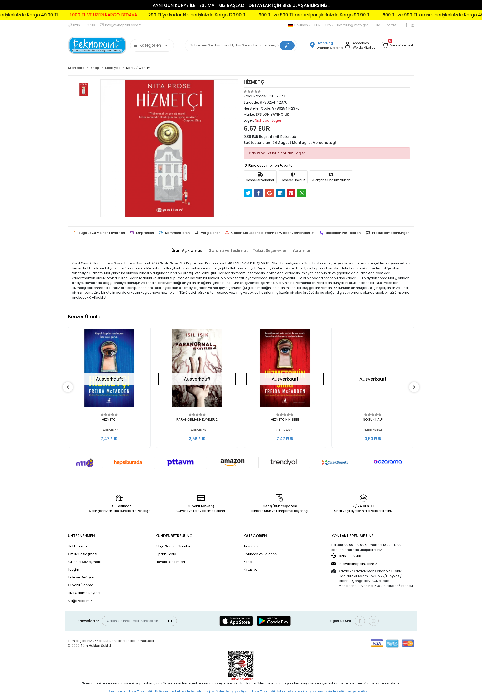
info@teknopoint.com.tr (357, 563)
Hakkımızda (77, 546)
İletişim (73, 569)
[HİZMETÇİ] (109, 369)
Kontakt (390, 25)
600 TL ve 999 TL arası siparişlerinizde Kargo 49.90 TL (408, 15)
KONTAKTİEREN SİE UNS (352, 535)
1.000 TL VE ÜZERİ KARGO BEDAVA (72, 15)
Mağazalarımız (80, 600)
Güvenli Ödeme (80, 585)
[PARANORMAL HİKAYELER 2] (197, 369)
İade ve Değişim (81, 577)
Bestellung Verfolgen (353, 25)
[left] (67, 387)
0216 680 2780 (349, 556)
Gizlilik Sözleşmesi (82, 554)
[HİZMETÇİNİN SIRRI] (285, 369)
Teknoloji (251, 546)
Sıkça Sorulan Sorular (173, 546)
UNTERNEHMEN (81, 535)
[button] (398, 45)
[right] (414, 387)
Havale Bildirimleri (170, 561)
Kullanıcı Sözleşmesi (84, 561)
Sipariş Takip (166, 554)
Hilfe (377, 25)
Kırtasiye (250, 569)
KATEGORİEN (255, 535)
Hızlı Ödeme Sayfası (84, 592)
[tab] (187, 250)
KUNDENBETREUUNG (174, 535)
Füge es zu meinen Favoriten (271, 165)
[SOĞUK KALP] (372, 369)
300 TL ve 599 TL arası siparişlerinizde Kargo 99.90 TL (284, 15)
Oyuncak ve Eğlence (260, 554)
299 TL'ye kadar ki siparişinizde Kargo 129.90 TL (167, 15)
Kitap (248, 561)
